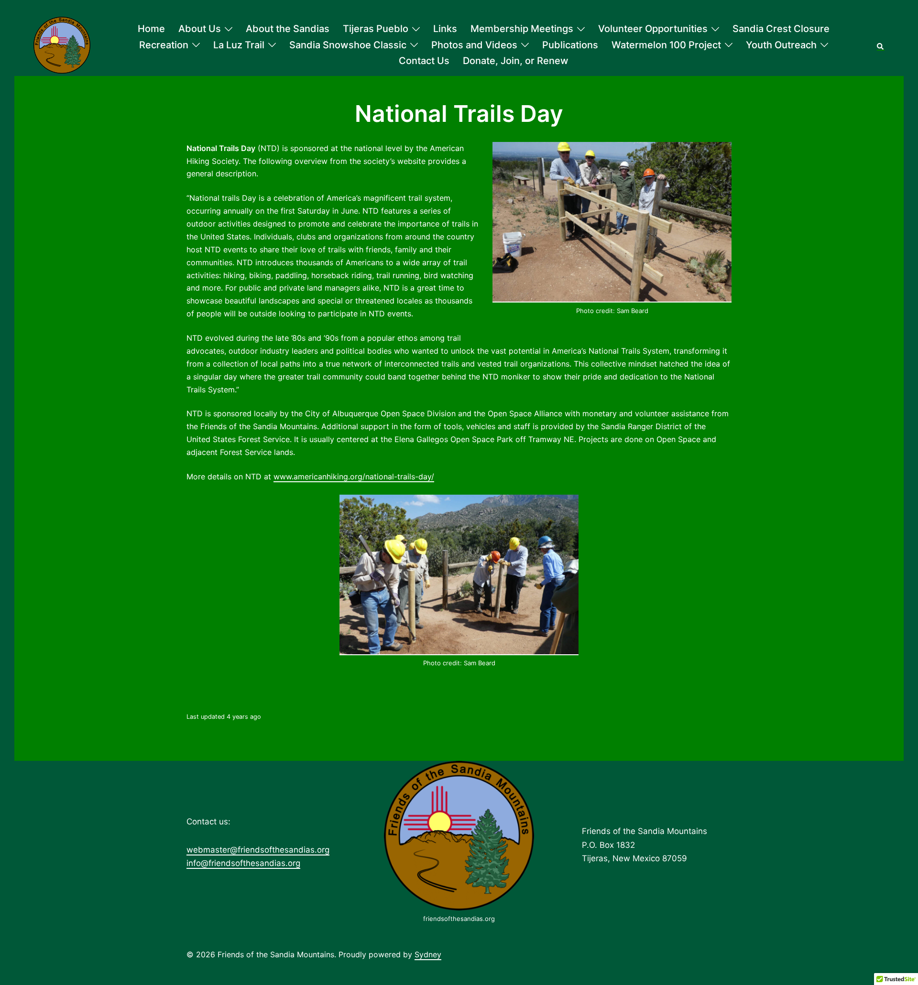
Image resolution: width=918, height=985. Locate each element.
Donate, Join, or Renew (515, 60)
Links (445, 28)
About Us (199, 28)
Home (151, 28)
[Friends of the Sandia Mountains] (61, 45)
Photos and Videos (474, 45)
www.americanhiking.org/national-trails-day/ (353, 476)
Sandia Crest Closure (781, 28)
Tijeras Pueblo (375, 28)
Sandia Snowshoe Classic (347, 45)
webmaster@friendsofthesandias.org (257, 850)
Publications (570, 45)
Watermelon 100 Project (666, 45)
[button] (881, 45)
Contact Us (424, 60)
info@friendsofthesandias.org (243, 863)
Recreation (163, 45)
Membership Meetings (521, 28)
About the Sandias (287, 28)
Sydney (428, 954)
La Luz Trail (238, 45)
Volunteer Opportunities (653, 28)
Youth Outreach (781, 45)
